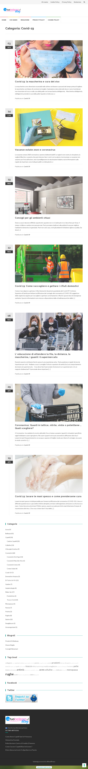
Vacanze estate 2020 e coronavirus (35, 149)
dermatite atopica (11, 576)
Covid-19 (27, 98)
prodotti (56, 662)
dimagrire (68, 663)
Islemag (35, 761)
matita (46, 666)
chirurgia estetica (11, 549)
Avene (7, 670)
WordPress (51, 761)
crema (22, 663)
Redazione (77, 2)
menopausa (9, 604)
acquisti (37, 674)
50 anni (20, 674)
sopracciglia (27, 663)
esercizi (7, 666)
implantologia (9, 588)
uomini (49, 663)
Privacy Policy (66, 2)
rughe (7, 615)
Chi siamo (44, 2)
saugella (41, 663)
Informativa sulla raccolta (44, 767)
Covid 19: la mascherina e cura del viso (37, 81)
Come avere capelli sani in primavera (18, 737)
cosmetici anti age (13, 557)
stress (37, 670)
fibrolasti (64, 666)
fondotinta (10, 596)
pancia (7, 608)
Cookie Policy (54, 2)
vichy (34, 666)
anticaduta (13, 670)
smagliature (9, 623)
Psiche (7, 611)
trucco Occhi (11, 600)
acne (7, 529)
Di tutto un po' (10, 580)
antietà (20, 669)
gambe (7, 584)
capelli (17, 666)
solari (45, 663)
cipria (54, 670)
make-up (12, 666)
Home (4, 20)
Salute (7, 619)
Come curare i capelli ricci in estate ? (18, 747)
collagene (8, 663)
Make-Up (8, 592)
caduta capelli (12, 541)
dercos (62, 663)
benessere (27, 670)
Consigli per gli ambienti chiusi (32, 218)
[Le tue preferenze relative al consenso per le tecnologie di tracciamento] (84, 765)
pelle (76, 666)
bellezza (8, 533)
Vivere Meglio (10, 645)
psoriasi (17, 663)
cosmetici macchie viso (15, 561)
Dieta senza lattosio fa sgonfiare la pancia (21, 750)
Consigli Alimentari (11, 649)
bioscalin (64, 670)
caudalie (33, 670)
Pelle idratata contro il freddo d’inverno (20, 743)
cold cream (22, 666)
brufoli (32, 663)
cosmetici (8, 553)
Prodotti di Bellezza (11, 641)
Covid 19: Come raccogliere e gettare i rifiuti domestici (47, 286)
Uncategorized (10, 627)
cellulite (8, 545)
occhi (16, 675)
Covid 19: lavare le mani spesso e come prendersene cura (48, 496)
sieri (13, 663)
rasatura (59, 666)
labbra (32, 675)
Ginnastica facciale (12, 740)
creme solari (11, 569)
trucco (29, 666)
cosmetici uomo (12, 565)
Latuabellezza (26, 674)
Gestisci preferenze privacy (17, 728)
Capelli (7, 537)
